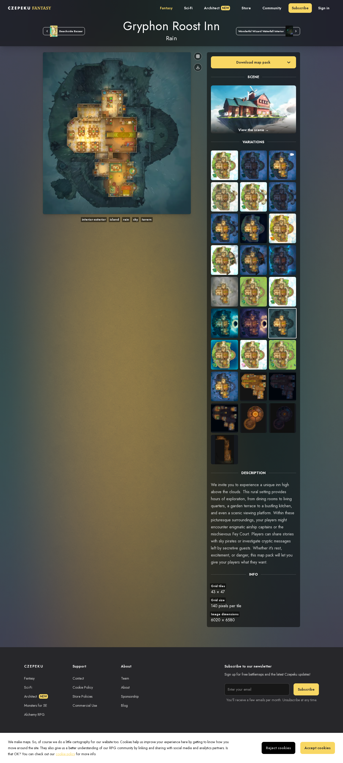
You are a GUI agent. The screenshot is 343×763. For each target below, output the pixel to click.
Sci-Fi (188, 8)
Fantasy (166, 8)
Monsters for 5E (35, 705)
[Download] (198, 67)
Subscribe (300, 8)
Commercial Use (85, 705)
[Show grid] (198, 56)
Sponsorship (130, 696)
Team (125, 678)
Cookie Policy (83, 687)
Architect (216, 8)
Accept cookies (318, 747)
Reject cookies (278, 747)
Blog (124, 705)
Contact (78, 678)
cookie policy (65, 753)
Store (246, 8)
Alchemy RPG (34, 714)
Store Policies (82, 696)
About (125, 687)
